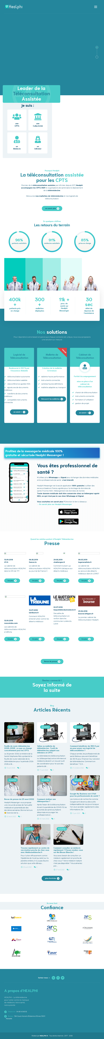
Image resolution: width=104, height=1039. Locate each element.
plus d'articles (50, 878)
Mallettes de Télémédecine (66, 57)
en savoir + (18, 412)
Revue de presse (50, 661)
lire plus (10, 580)
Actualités (12, 727)
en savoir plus (61, 68)
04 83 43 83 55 (17, 1012)
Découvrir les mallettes (50, 399)
